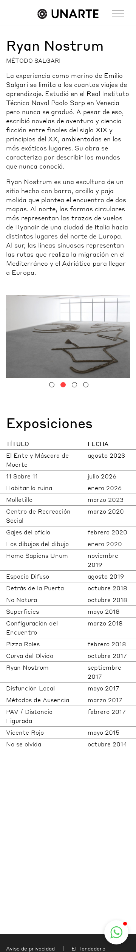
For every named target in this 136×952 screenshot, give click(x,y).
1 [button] (51, 384)
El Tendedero (88, 948)
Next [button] (99, 335)
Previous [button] (37, 335)
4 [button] (85, 384)
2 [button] (63, 384)
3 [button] (74, 384)
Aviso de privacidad (30, 948)
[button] (116, 932)
